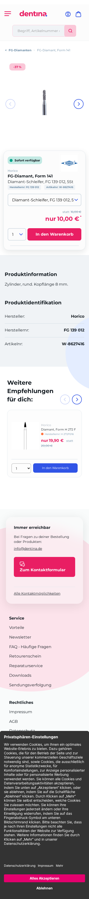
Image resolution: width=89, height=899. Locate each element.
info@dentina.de (28, 548)
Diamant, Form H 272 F (58, 429)
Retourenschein (25, 656)
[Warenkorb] (79, 15)
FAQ (13, 646)
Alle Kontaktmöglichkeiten (37, 593)
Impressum (20, 711)
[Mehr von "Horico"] (69, 163)
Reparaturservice (26, 665)
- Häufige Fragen (34, 646)
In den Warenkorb (54, 234)
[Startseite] (33, 23)
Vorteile (16, 627)
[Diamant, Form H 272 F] (25, 439)
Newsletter (20, 637)
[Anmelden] (68, 15)
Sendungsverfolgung (30, 685)
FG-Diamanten (20, 50)
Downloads (20, 675)
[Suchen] (70, 31)
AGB (13, 721)
